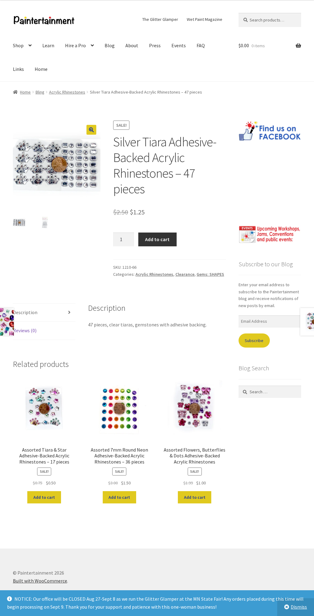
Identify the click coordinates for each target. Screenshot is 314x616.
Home (41, 69)
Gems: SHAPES (210, 274)
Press (155, 45)
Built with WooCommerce (40, 581)
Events (178, 45)
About (131, 45)
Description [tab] (25, 312)
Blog (110, 45)
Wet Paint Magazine (204, 19)
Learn (48, 45)
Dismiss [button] (299, 607)
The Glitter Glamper (160, 19)
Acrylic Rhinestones (67, 92)
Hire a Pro (75, 45)
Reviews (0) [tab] (24, 330)
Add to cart (157, 239)
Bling (40, 92)
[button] (91, 130)
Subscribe (254, 340)
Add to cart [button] (44, 497)
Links (18, 69)
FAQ (201, 45)
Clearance (184, 274)
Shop (18, 45)
